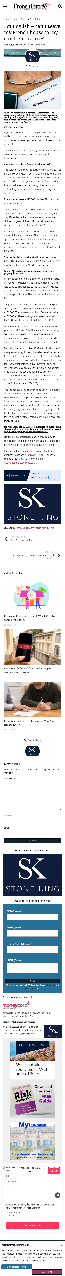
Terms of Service (30, 989)
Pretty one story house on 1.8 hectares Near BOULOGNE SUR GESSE (30, 1206)
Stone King (40, 44)
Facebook (20, 528)
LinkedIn (42, 528)
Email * (7, 828)
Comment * (9, 778)
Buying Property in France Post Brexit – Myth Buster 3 (33, 555)
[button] (32, 617)
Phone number (19, 943)
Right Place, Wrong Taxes (22, 538)
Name (14, 911)
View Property (31, 1225)
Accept (46, 1272)
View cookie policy (16, 1267)
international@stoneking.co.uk (20, 462)
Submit (32, 840)
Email (52, 528)
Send (32, 981)
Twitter (31, 528)
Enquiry (15, 960)
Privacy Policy (51, 985)
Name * (7, 815)
